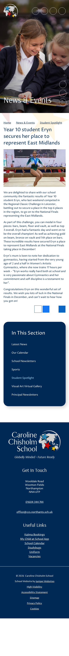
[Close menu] (62, 11)
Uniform (34, 552)
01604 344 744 (34, 502)
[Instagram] (44, 11)
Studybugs (34, 547)
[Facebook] (35, 11)
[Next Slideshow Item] (62, 93)
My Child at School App (34, 539)
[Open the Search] (53, 11)
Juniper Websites (45, 581)
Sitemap (34, 597)
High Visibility (34, 586)
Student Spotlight (51, 123)
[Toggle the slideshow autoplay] (62, 102)
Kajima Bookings (34, 534)
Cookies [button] (34, 608)
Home (7, 123)
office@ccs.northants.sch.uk (35, 512)
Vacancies (34, 556)
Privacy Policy (34, 603)
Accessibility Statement (34, 592)
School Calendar (35, 543)
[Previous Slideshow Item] (62, 84)
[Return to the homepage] (11, 11)
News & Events (25, 123)
